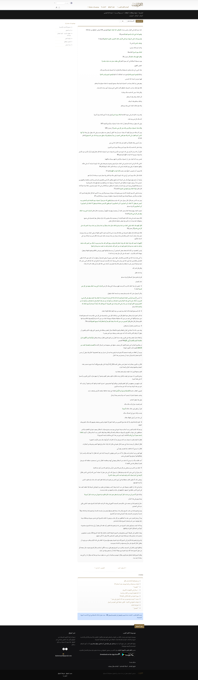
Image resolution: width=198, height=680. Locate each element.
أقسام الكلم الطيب (123, 7)
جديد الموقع (69, 673)
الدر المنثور (68, 30)
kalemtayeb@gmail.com (63, 656)
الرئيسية (141, 13)
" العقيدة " (136, 587)
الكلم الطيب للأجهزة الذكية (125, 650)
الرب (122, 568)
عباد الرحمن (68, 45)
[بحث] (54, 3)
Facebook (59, 7)
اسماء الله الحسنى (108, 13)
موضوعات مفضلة (93, 7)
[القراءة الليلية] (70, 3)
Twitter (56, 7)
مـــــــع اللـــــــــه (119, 13)
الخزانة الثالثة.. (135, 605)
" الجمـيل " (136, 608)
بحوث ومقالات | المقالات (131, 13)
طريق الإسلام (132, 666)
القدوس (100, 568)
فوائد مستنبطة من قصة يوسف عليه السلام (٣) (126, 584)
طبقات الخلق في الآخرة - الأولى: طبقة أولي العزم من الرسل (123, 602)
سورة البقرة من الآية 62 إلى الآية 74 (129, 596)
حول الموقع (111, 7)
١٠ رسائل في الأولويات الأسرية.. (130, 590)
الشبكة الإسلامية (124, 666)
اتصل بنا (103, 7)
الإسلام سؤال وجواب (113, 666)
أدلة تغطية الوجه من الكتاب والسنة (129, 593)
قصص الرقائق (67, 42)
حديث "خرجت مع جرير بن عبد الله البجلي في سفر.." (125, 599)
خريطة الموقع (61, 673)
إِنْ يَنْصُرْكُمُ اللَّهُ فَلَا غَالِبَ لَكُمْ (131, 581)
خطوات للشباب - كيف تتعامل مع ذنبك (64, 34)
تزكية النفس (68, 39)
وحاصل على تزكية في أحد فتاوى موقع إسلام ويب (103, 644)
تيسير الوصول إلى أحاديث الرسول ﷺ (115, 615)
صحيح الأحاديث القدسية (65, 27)
